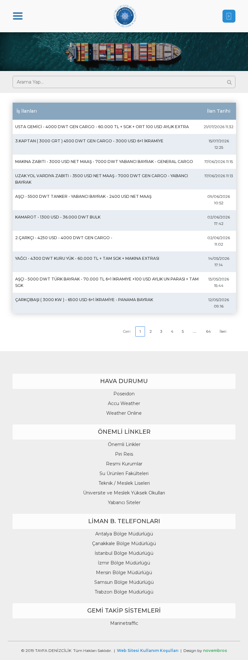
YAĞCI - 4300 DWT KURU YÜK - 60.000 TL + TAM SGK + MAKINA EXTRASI (87, 258)
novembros (215, 650)
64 (208, 331)
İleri (223, 331)
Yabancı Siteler (124, 502)
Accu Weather (124, 403)
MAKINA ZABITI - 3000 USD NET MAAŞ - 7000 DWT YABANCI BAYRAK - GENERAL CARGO (104, 161)
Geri (126, 331)
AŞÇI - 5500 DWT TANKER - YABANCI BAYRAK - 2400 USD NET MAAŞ (83, 196)
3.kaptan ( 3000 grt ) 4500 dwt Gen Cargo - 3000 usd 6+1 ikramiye (89, 140)
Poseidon (124, 394)
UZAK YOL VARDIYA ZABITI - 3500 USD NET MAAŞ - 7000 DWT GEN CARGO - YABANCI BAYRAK (101, 179)
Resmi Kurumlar (124, 464)
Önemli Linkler (124, 444)
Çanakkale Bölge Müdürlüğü (124, 543)
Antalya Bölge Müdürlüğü (124, 534)
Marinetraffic (124, 623)
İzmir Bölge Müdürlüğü (124, 563)
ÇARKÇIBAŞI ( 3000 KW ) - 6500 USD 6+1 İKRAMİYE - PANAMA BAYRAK (84, 299)
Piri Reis (124, 454)
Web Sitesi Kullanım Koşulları (148, 650)
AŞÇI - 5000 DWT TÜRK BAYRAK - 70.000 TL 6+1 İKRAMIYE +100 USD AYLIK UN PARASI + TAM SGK (107, 282)
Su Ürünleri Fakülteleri (124, 473)
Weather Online (124, 413)
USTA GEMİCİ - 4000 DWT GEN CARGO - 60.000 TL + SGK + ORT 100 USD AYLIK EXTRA (102, 126)
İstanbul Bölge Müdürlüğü (124, 553)
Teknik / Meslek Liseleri (124, 483)
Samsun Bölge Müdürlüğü (124, 582)
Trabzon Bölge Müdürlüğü (124, 592)
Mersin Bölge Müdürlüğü (124, 572)
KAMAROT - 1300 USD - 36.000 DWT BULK (57, 217)
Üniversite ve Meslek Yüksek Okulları (124, 493)
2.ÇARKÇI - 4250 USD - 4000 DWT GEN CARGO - (63, 237)
